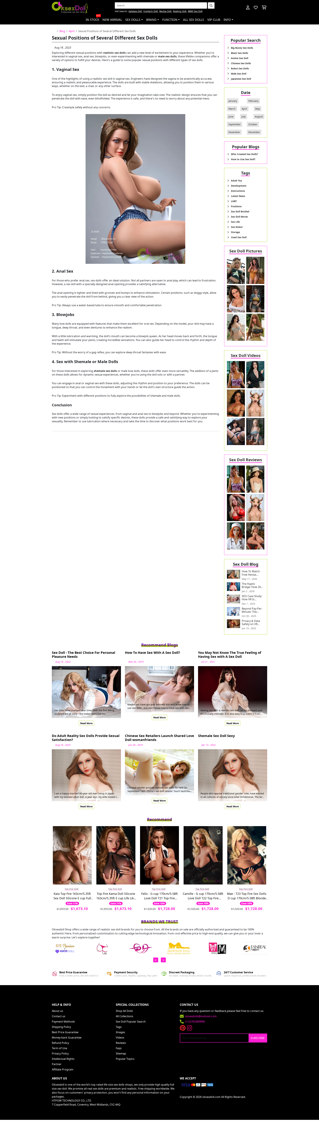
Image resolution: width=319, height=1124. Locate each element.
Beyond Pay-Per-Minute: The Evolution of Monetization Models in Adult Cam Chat (252, 610)
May (257, 108)
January (232, 100)
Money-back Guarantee (66, 1037)
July (244, 116)
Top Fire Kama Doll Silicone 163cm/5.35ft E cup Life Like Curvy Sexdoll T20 (116, 896)
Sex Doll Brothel (240, 211)
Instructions (238, 190)
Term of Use (59, 1048)
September (234, 124)
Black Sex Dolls (239, 53)
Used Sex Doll (239, 237)
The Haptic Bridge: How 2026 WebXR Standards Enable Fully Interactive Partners (253, 585)
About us (57, 1011)
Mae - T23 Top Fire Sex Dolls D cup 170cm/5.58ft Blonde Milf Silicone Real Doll (246, 896)
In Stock (93, 18)
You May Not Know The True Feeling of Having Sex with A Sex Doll (229, 655)
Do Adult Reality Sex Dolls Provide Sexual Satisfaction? (85, 738)
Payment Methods (63, 1021)
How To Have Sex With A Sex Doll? (152, 653)
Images (120, 1032)
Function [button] (169, 20)
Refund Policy (60, 1043)
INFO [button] (227, 20)
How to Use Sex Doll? (243, 159)
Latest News (238, 196)
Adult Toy (236, 180)
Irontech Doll (150, 11)
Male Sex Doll (238, 73)
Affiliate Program (62, 1069)
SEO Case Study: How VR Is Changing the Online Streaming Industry (253, 598)
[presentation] (155, 960)
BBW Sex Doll (195, 11)
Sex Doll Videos (246, 355)
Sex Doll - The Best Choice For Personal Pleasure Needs (83, 655)
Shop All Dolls (124, 1011)
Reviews (121, 1043)
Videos (120, 1037)
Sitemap (121, 1053)
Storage (235, 232)
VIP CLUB (213, 20)
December (254, 132)
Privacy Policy (60, 1053)
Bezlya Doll (165, 11)
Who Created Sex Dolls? (244, 154)
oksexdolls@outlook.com (201, 1016)
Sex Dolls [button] (132, 20)
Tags (119, 1027)
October (252, 124)
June (230, 116)
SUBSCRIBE (258, 1038)
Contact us (58, 1016)
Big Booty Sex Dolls (242, 47)
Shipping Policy (61, 1027)
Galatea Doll (135, 11)
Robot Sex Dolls (240, 68)
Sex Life (235, 221)
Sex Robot (237, 227)
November (234, 132)
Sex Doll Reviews (245, 459)
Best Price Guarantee (65, 1032)
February (253, 100)
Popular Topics (125, 1059)
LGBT (234, 201)
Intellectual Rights (63, 1059)
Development (238, 185)
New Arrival (112, 20)
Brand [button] (151, 20)
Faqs (119, 1048)
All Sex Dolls (193, 20)
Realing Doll (179, 11)
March (232, 108)
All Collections (124, 1016)
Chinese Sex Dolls (241, 63)
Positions (236, 206)
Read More (86, 723)
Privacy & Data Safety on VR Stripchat (251, 622)
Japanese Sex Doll (241, 78)
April (72, 31)
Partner (56, 1064)
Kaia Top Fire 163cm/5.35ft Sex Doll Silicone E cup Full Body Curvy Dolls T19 (72, 896)
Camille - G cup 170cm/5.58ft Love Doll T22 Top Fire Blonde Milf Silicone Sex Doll (203, 896)
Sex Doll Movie (239, 216)
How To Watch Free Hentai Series (251, 573)
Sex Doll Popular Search (131, 1021)
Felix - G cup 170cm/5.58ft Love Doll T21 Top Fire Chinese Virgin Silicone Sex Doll (159, 896)
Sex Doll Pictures (245, 251)
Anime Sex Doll (239, 58)
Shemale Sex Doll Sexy (216, 736)
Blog (62, 31)
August (259, 116)
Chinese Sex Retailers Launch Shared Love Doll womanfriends (159, 738)
